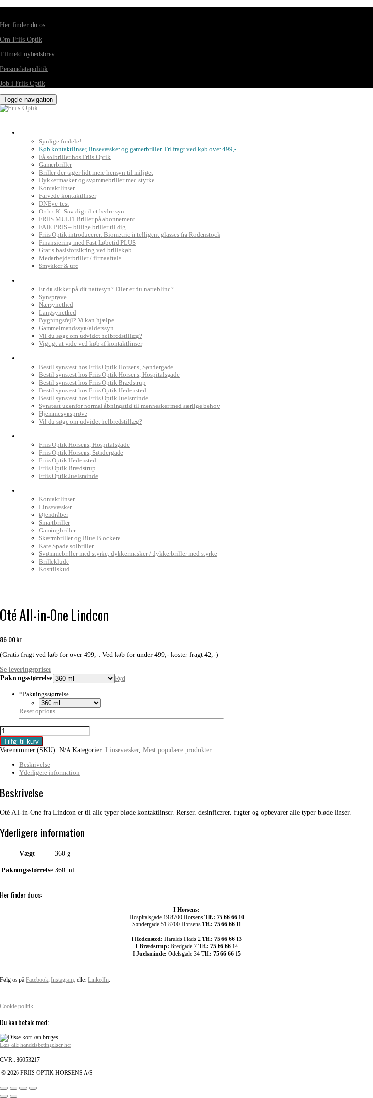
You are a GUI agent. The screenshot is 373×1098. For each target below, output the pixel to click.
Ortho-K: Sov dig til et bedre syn (81, 211)
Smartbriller (54, 522)
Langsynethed (57, 312)
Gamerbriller (55, 164)
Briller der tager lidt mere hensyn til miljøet (96, 172)
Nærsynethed (56, 304)
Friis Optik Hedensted (67, 460)
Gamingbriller (57, 530)
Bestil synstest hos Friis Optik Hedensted (92, 390)
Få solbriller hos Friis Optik (75, 156)
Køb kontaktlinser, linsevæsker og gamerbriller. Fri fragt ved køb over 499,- (137, 149)
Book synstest (46, 355)
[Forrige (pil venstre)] (4, 1096)
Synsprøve (53, 297)
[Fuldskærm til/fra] (13, 1088)
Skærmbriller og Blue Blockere (79, 538)
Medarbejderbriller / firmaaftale (80, 258)
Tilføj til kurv (21, 741)
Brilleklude (54, 561)
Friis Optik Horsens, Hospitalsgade (84, 444)
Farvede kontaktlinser (67, 195)
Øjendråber (53, 514)
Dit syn (33, 277)
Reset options (37, 711)
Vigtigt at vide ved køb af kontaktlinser (90, 343)
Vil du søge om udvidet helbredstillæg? (90, 335)
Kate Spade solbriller (66, 545)
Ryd (120, 678)
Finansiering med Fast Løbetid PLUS (87, 242)
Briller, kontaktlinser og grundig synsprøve (101, 130)
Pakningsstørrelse (26, 678)
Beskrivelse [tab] (34, 764)
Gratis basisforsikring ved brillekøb (85, 250)
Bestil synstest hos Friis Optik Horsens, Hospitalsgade (109, 374)
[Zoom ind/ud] (4, 1088)
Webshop (36, 488)
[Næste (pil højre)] (13, 1096)
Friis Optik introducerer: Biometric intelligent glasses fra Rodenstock (129, 234)
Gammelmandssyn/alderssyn (76, 328)
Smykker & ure (58, 265)
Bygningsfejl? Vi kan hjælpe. (77, 320)
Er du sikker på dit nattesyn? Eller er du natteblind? (106, 289)
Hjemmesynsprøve (63, 413)
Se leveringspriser (25, 669)
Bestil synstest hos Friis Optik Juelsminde (93, 398)
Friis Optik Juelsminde (68, 475)
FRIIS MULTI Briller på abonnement (87, 219)
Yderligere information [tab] (49, 772)
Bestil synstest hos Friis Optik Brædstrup (92, 382)
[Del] (23, 1088)
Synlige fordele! (60, 141)
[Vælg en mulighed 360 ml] (70, 703)
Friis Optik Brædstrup (67, 468)
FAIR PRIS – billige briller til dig (82, 226)
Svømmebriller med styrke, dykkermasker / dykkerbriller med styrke (128, 553)
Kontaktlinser (57, 188)
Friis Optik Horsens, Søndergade (81, 452)
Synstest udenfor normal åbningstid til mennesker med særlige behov (129, 405)
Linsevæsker (55, 507)
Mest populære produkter (177, 750)
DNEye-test (54, 203)
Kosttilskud (54, 569)
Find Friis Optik (48, 433)
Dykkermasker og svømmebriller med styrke (96, 180)
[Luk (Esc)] (33, 1088)
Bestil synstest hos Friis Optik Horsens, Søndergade (106, 367)
